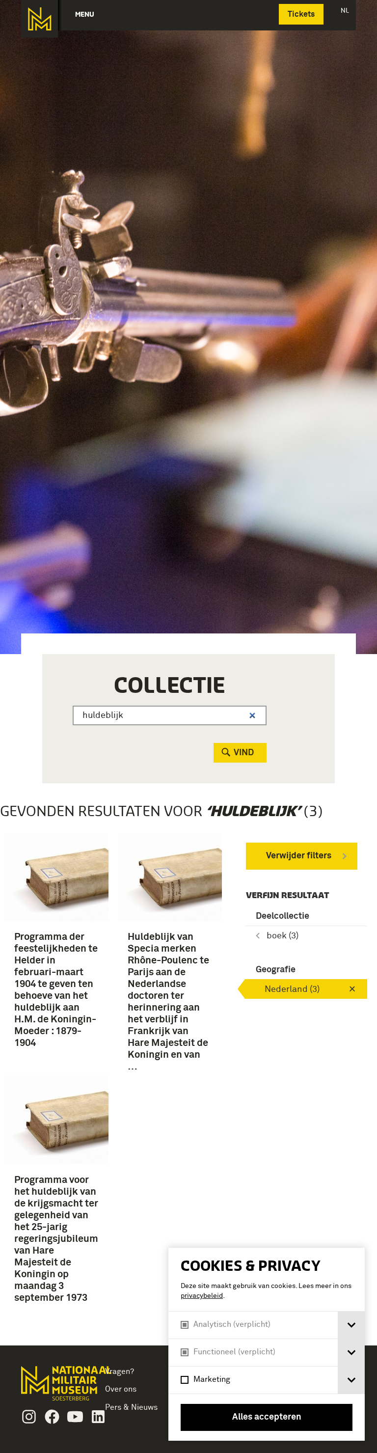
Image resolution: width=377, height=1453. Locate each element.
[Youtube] (75, 1417)
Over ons (120, 1389)
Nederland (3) (292, 989)
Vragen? (119, 1371)
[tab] (351, 1325)
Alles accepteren (266, 1417)
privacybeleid (202, 1295)
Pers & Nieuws (131, 1407)
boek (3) (282, 936)
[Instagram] (29, 1417)
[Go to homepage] (52, 1387)
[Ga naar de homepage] (39, 19)
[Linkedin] (98, 1417)
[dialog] (266, 1344)
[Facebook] (52, 1417)
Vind (244, 752)
